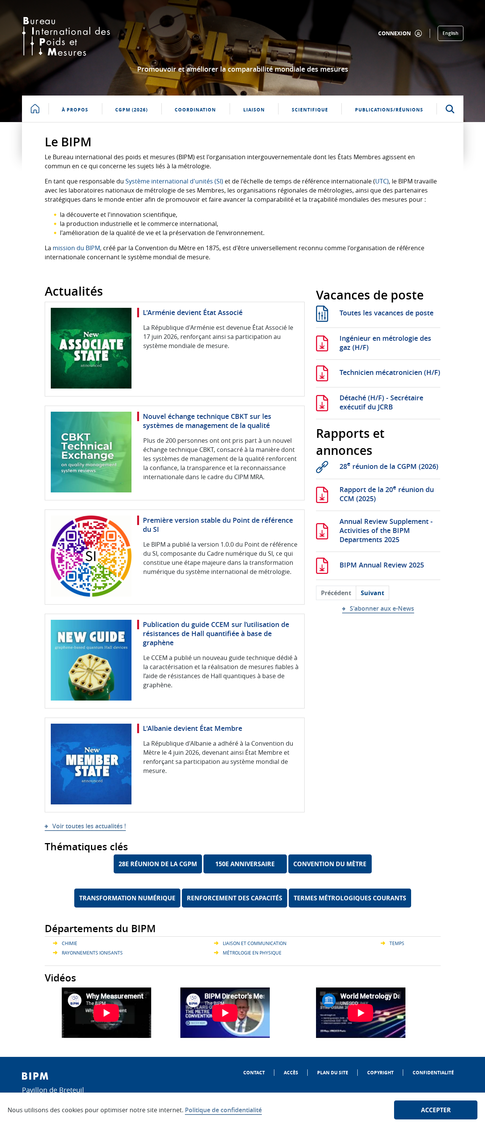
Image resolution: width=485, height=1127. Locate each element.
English (450, 33)
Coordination (195, 110)
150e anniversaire (245, 864)
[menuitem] (254, 1072)
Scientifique (310, 110)
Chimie (69, 943)
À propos (75, 110)
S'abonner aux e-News (382, 608)
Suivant (372, 593)
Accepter (436, 1110)
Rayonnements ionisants (92, 953)
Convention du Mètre (329, 864)
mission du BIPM (76, 248)
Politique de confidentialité (223, 1110)
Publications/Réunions (389, 110)
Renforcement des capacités (234, 898)
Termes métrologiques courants (350, 898)
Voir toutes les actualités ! (89, 826)
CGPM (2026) (131, 110)
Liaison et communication (254, 943)
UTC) (382, 181)
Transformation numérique (127, 898)
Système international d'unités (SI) (174, 181)
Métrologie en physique (252, 953)
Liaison (254, 110)
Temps (397, 943)
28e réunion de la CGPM (158, 864)
